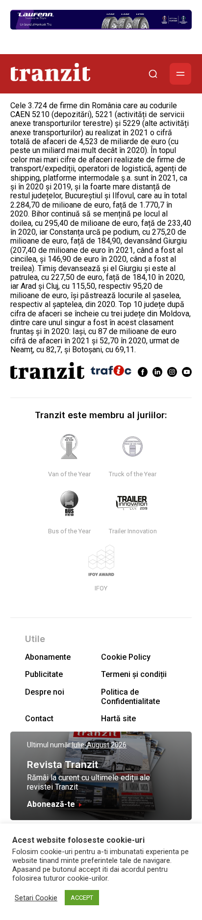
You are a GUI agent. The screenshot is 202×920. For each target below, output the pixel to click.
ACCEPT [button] (82, 897)
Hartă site (118, 718)
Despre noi (44, 692)
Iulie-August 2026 (99, 745)
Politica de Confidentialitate (130, 696)
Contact (39, 718)
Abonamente (48, 657)
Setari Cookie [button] (36, 897)
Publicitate (44, 674)
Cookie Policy (126, 657)
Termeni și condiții (134, 674)
